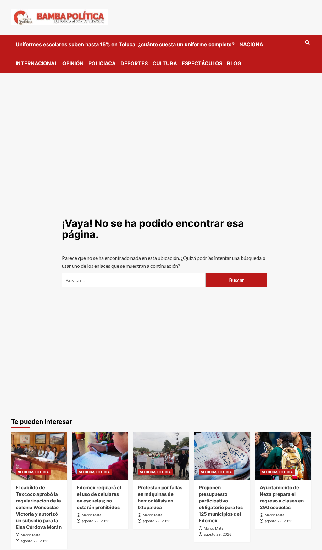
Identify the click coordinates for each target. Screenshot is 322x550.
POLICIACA (102, 63)
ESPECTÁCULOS (202, 63)
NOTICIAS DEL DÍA (33, 472)
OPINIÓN (73, 63)
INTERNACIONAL (37, 63)
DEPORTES (134, 63)
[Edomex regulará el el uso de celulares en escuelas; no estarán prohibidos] (100, 456)
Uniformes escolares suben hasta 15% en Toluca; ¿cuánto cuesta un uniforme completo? (125, 44)
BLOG (234, 63)
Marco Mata (30, 535)
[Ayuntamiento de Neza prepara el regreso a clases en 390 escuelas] (283, 456)
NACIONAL (252, 44)
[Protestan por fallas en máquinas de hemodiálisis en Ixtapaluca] (161, 456)
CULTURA (165, 63)
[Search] (307, 42)
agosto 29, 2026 (34, 541)
